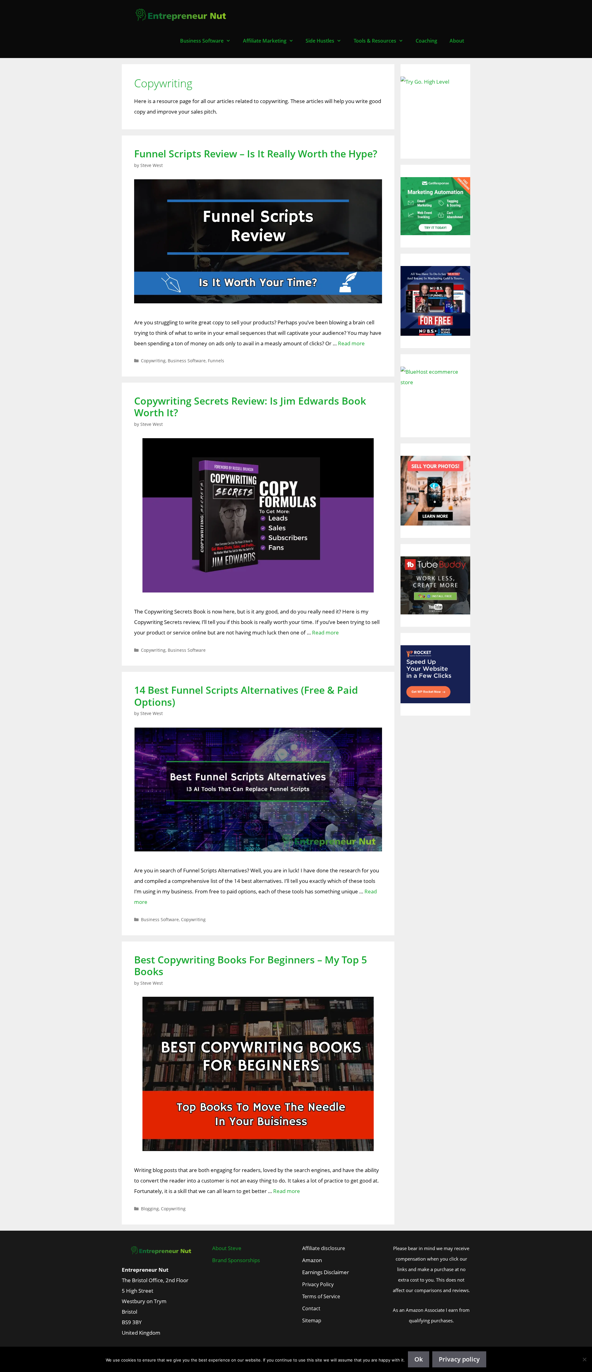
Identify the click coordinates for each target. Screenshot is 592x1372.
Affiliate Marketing (264, 40)
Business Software (202, 40)
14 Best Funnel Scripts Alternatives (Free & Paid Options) (246, 695)
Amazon (312, 1260)
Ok (418, 1359)
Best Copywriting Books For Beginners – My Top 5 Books (250, 965)
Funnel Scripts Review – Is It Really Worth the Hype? (255, 153)
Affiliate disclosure (323, 1248)
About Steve (226, 1248)
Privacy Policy (318, 1284)
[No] (584, 1359)
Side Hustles (320, 40)
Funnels (216, 361)
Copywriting (153, 361)
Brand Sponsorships (236, 1260)
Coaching (426, 40)
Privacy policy (459, 1359)
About (457, 40)
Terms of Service (321, 1296)
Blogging (150, 1209)
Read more (351, 343)
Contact (311, 1308)
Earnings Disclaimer (325, 1272)
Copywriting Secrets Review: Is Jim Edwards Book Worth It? (250, 406)
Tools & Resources (375, 40)
